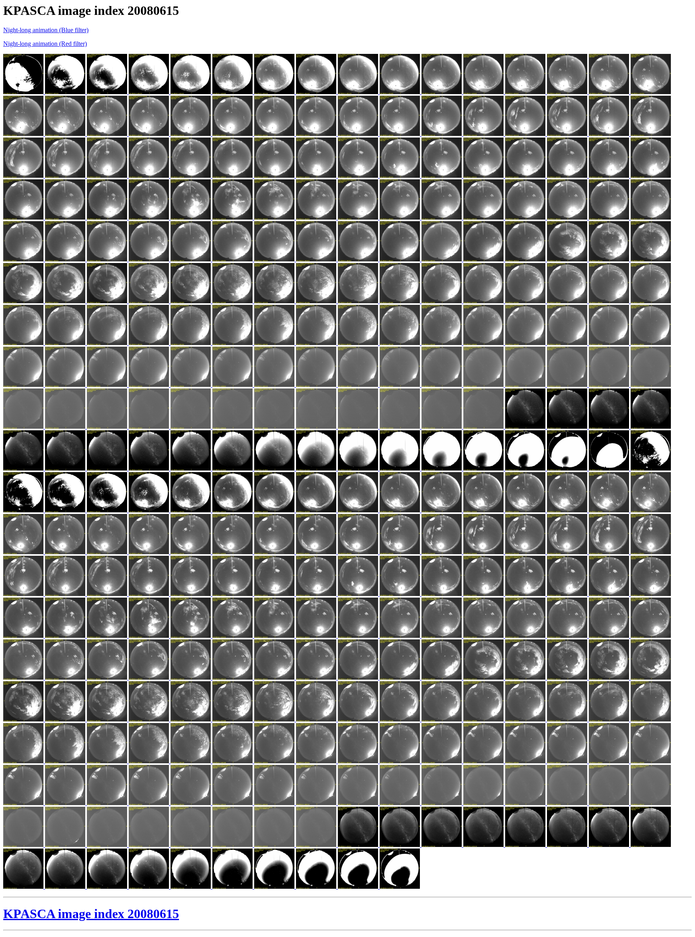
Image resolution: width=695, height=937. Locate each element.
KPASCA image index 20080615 (91, 913)
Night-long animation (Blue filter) (45, 30)
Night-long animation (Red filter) (45, 43)
